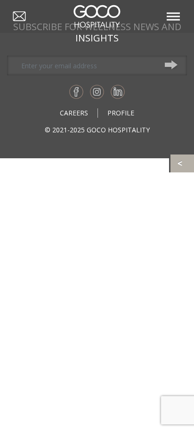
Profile (120, 112)
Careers (74, 112)
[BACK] (182, 163)
